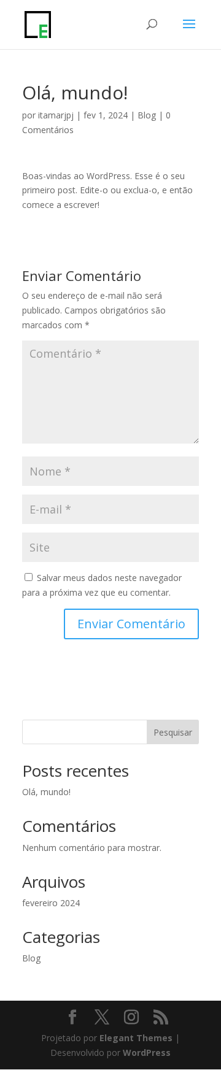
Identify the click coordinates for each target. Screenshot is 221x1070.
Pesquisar (172, 732)
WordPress (147, 1052)
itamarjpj (56, 115)
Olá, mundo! (46, 792)
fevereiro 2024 (51, 903)
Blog (147, 115)
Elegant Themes (136, 1038)
